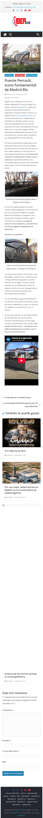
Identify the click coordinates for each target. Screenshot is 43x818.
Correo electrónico (11, 751)
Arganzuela (9, 75)
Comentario (8, 710)
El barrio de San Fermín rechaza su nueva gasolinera (21, 675)
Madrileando (20, 75)
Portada (12, 796)
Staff (18, 796)
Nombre (6, 740)
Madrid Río (23, 107)
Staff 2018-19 (16, 805)
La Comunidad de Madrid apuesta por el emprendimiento (20, 405)
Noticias (5, 796)
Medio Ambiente (31, 75)
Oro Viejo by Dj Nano (15, 450)
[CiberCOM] (5, 34)
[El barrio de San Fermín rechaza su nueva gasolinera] (21, 505)
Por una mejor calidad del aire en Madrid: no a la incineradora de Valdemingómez (21, 490)
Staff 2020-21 (26, 796)
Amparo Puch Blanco (13, 98)
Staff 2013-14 (21, 799)
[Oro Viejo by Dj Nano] (21, 420)
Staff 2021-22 (35, 796)
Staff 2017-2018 (32, 802)
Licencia (23, 793)
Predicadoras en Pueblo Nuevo (18, 397)
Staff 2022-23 (11, 799)
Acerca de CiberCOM (12, 793)
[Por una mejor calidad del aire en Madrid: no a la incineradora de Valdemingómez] (21, 463)
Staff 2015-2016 (11, 802)
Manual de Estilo (32, 793)
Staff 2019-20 (26, 805)
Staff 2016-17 (21, 802)
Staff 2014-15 (31, 799)
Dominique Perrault (25, 115)
